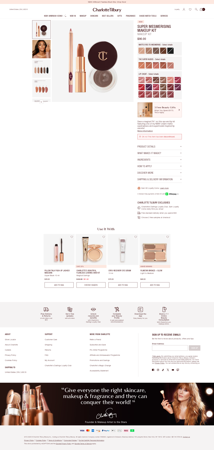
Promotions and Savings (100, 360)
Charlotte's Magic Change (100, 365)
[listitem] (55, 16)
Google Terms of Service (83, 444)
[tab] (41, 29)
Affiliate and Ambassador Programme (105, 355)
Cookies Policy (11, 360)
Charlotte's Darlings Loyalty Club (58, 365)
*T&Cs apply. (156, 356)
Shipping (48, 345)
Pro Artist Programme (98, 350)
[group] (57, 262)
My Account (49, 360)
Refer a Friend (95, 339)
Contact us (186, 437)
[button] (196, 9)
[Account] (184, 9)
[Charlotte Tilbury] (107, 9)
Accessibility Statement (99, 371)
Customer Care (51, 339)
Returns (48, 350)
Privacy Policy (10, 355)
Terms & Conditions (55, 440)
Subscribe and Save (98, 345)
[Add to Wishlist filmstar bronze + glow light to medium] (167, 237)
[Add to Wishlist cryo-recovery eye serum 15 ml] (135, 237)
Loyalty (177, 9)
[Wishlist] (190, 9)
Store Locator (10, 339)
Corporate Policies (70, 440)
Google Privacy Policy (63, 444)
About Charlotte (11, 345)
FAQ (46, 355)
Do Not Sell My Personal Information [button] (91, 440)
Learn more (164, 188)
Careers (8, 350)
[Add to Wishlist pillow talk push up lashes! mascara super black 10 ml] (72, 237)
